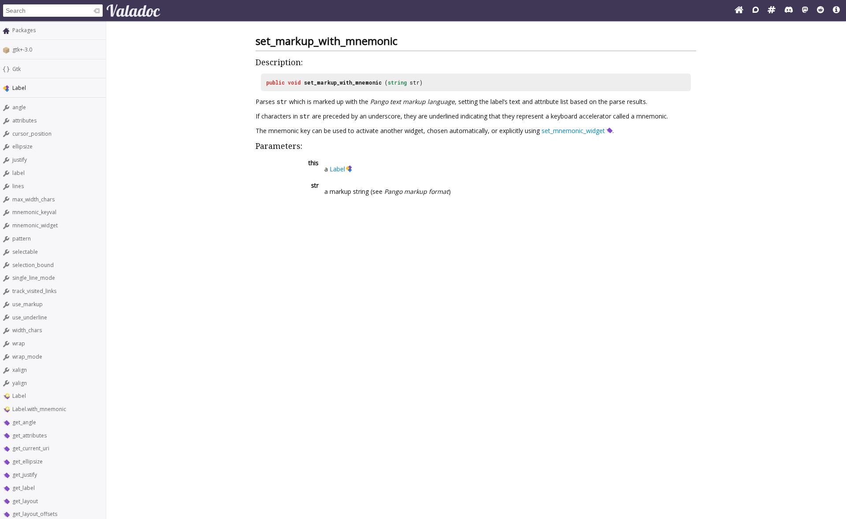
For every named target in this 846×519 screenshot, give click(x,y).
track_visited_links (34, 291)
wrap (18, 343)
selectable (25, 252)
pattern (21, 238)
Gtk (16, 69)
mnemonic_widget (35, 225)
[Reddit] (820, 10)
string (397, 82)
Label (19, 396)
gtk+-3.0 (22, 49)
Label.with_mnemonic (39, 409)
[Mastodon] (805, 10)
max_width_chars (33, 199)
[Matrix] (771, 10)
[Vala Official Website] (739, 10)
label (18, 173)
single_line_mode (33, 278)
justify (19, 159)
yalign (19, 383)
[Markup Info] (836, 10)
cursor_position (32, 133)
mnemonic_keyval (34, 212)
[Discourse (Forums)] (755, 10)
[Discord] (789, 10)
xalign (19, 370)
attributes (24, 120)
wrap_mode (27, 356)
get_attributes (29, 435)
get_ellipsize (27, 461)
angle (19, 107)
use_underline (29, 317)
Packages (24, 30)
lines (18, 186)
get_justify (24, 474)
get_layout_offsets (34, 514)
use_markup (27, 304)
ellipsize (22, 146)
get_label (23, 488)
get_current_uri (30, 448)
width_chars (27, 330)
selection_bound (33, 265)
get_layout (25, 501)
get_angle (24, 422)
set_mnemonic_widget (573, 130)
